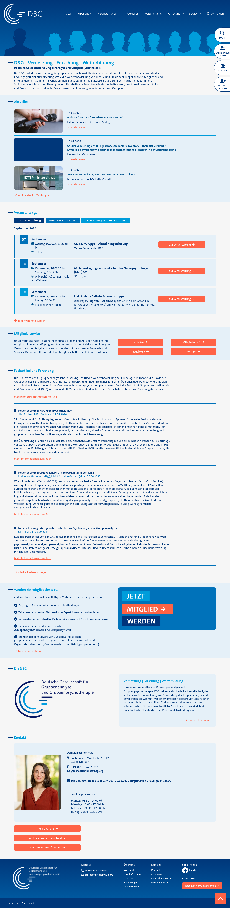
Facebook (194, 870)
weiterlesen (78, 127)
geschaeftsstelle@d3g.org (87, 771)
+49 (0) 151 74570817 (84, 767)
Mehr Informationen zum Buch (32, 459)
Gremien (128, 878)
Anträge (139, 342)
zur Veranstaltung (180, 244)
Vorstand (129, 870)
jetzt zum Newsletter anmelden (202, 885)
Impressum (14, 903)
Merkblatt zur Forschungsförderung (35, 397)
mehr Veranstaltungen (31, 321)
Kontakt (191, 351)
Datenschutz (28, 903)
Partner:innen (131, 886)
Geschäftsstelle (132, 874)
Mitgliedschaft (192, 342)
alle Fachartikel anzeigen (33, 572)
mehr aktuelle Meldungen (34, 195)
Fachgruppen (131, 882)
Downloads (157, 874)
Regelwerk (138, 351)
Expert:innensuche (161, 878)
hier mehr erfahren (29, 651)
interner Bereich (160, 882)
